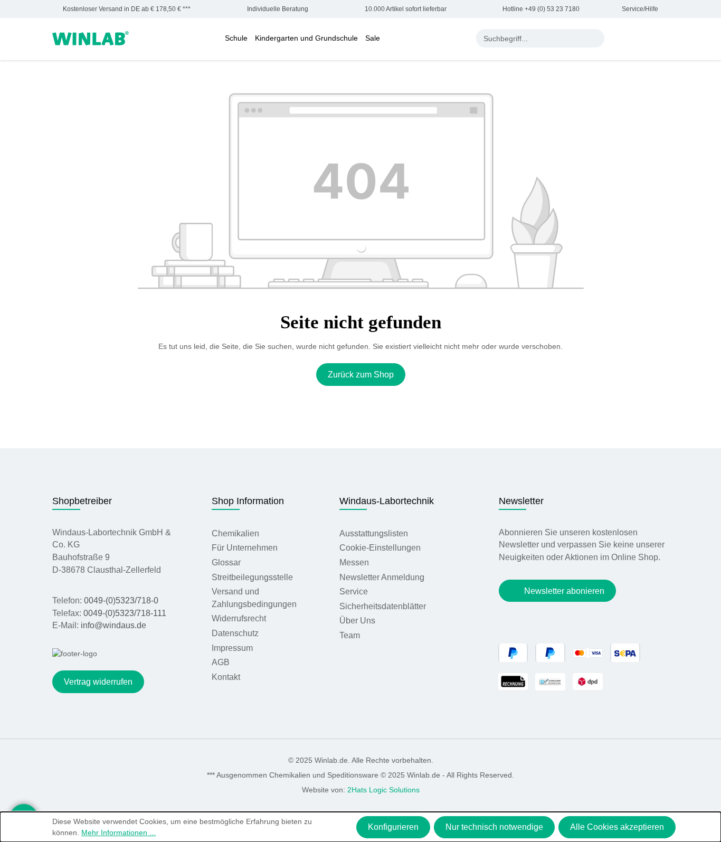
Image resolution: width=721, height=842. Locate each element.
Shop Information (248, 501)
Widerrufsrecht (239, 618)
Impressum (232, 648)
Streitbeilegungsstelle (252, 577)
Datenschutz (235, 633)
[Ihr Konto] (620, 38)
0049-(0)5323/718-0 (121, 600)
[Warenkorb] (663, 38)
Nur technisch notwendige (494, 826)
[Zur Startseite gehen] (90, 37)
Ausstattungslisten (373, 533)
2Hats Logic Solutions (383, 790)
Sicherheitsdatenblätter (382, 606)
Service (353, 591)
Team (349, 635)
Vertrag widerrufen (98, 681)
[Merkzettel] (642, 38)
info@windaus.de (113, 625)
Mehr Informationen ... (118, 832)
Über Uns (357, 620)
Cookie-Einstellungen (380, 547)
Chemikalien (235, 533)
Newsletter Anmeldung (381, 577)
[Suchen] (595, 38)
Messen (354, 562)
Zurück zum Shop (361, 374)
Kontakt (226, 677)
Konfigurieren (393, 826)
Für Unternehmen (245, 547)
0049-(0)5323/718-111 (124, 613)
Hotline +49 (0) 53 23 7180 (541, 9)
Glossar (226, 562)
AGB (221, 662)
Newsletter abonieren (564, 590)
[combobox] (531, 38)
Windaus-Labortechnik (386, 501)
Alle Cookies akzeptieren (617, 826)
